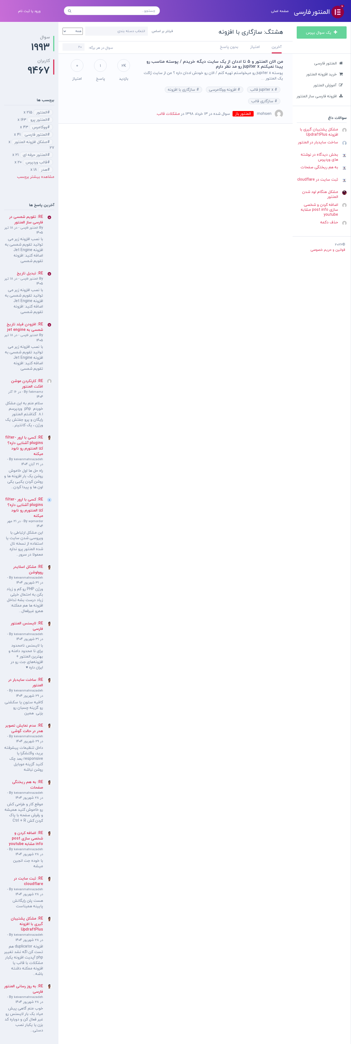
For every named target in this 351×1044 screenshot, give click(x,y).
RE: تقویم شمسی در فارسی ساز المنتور (26, 219)
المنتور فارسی (325, 63)
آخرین (277, 46)
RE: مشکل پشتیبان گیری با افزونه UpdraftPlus (27, 924)
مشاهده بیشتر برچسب (35, 176)
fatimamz (36, 391)
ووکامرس (39, 127)
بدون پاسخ (229, 46)
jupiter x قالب (262, 90)
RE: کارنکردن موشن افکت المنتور (27, 383)
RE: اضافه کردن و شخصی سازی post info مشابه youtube (26, 838)
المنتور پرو (38, 120)
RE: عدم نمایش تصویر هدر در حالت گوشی (24, 728)
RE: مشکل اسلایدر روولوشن (28, 569)
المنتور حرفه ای (35, 155)
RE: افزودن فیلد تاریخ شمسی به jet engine (25, 327)
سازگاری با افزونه (182, 90)
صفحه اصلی (279, 11)
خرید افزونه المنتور (321, 74)
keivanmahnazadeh (28, 459)
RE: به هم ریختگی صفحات (27, 784)
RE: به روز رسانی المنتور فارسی (23, 989)
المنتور (41, 112)
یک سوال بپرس (319, 32)
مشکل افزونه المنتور (31, 142)
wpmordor (36, 521)
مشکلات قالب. (168, 113)
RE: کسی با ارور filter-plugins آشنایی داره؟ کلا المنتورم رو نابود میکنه (24, 445)
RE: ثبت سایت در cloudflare (28, 881)
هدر (44, 170)
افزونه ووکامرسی (223, 90)
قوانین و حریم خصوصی (327, 250)
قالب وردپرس (36, 162)
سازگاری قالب (262, 101)
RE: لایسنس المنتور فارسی (27, 626)
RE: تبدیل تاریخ (30, 273)
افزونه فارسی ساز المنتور (317, 96)
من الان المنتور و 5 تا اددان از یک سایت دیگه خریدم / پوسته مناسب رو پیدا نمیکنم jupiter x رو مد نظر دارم (214, 64)
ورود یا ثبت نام (29, 11)
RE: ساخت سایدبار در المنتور (25, 682)
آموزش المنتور (324, 85)
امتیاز (255, 46)
